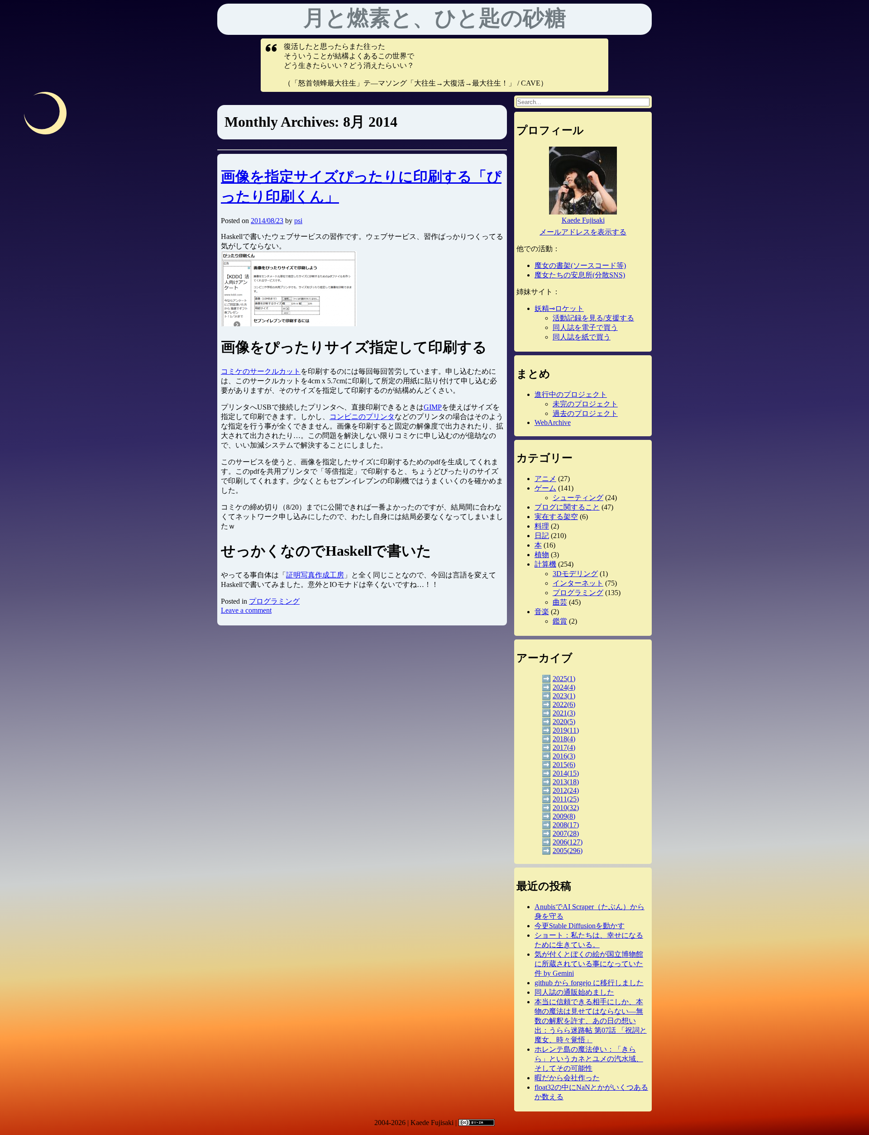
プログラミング (274, 601)
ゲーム (545, 488)
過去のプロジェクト (585, 413)
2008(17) (566, 825)
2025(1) (564, 678)
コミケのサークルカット (261, 371)
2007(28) (566, 833)
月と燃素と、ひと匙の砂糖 (434, 18)
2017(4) (564, 747)
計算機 (545, 564)
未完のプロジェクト (585, 404)
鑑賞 (560, 621)
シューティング (578, 497)
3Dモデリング (575, 573)
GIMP (433, 407)
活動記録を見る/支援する (593, 318)
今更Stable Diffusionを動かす (580, 926)
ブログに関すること (567, 507)
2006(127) (568, 842)
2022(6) (564, 704)
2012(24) (566, 790)
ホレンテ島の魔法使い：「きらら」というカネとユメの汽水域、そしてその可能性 (589, 1058)
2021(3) (564, 713)
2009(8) (564, 816)
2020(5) (564, 721)
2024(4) (564, 687)
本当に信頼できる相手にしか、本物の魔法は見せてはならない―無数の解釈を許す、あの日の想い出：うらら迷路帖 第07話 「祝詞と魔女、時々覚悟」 (591, 1021)
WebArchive (553, 422)
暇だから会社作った (567, 1078)
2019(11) (566, 730)
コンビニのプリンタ (362, 416)
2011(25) (566, 799)
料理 (542, 526)
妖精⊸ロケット (559, 308)
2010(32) (566, 807)
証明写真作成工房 (315, 575)
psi (298, 220)
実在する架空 (556, 516)
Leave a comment (246, 610)
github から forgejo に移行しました (589, 983)
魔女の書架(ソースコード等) (580, 265)
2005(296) (568, 850)
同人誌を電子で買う (585, 327)
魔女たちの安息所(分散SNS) (580, 275)
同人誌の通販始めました (574, 992)
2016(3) (564, 756)
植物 (542, 554)
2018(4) (564, 739)
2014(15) (566, 773)
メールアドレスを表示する (583, 232)
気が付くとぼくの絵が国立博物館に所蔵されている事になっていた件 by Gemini (589, 963)
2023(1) (564, 696)
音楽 (542, 611)
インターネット (578, 583)
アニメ (545, 478)
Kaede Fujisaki (583, 220)
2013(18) (566, 782)
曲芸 (560, 602)
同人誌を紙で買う (582, 337)
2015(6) (564, 764)
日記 (542, 535)
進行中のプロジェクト (571, 394)
